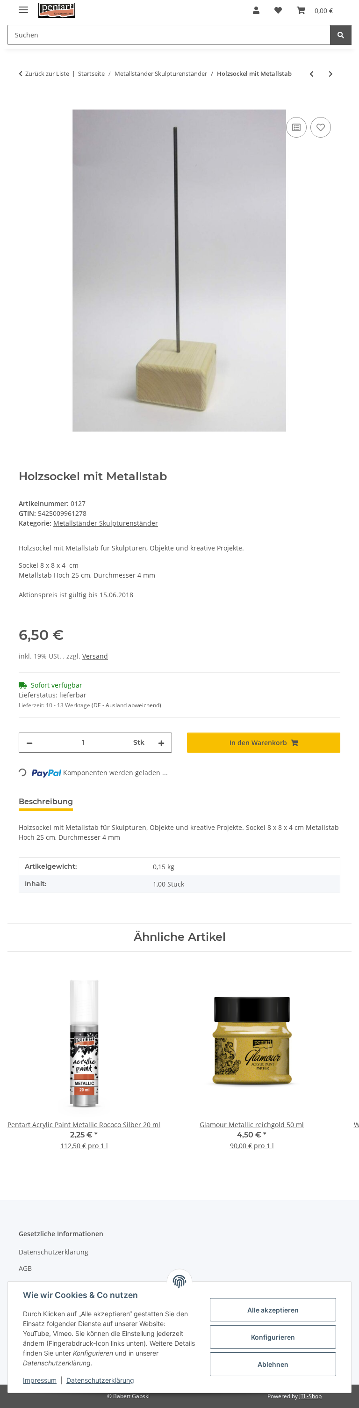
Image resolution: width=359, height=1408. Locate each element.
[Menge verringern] (29, 742)
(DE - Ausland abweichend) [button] (126, 705)
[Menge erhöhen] (161, 742)
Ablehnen (273, 1364)
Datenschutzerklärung (100, 1380)
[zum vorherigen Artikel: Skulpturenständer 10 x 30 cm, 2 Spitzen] (311, 74)
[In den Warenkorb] (26, 104)
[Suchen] (341, 35)
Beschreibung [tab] (46, 801)
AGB (25, 1268)
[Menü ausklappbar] (23, 6)
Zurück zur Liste (47, 73)
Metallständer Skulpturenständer (105, 523)
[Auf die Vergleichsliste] (296, 127)
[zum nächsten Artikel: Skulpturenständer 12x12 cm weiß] (330, 74)
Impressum (40, 1380)
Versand (95, 656)
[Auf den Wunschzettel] (320, 127)
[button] (256, 10)
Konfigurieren (273, 1337)
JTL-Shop (310, 1396)
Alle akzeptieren (273, 1310)
